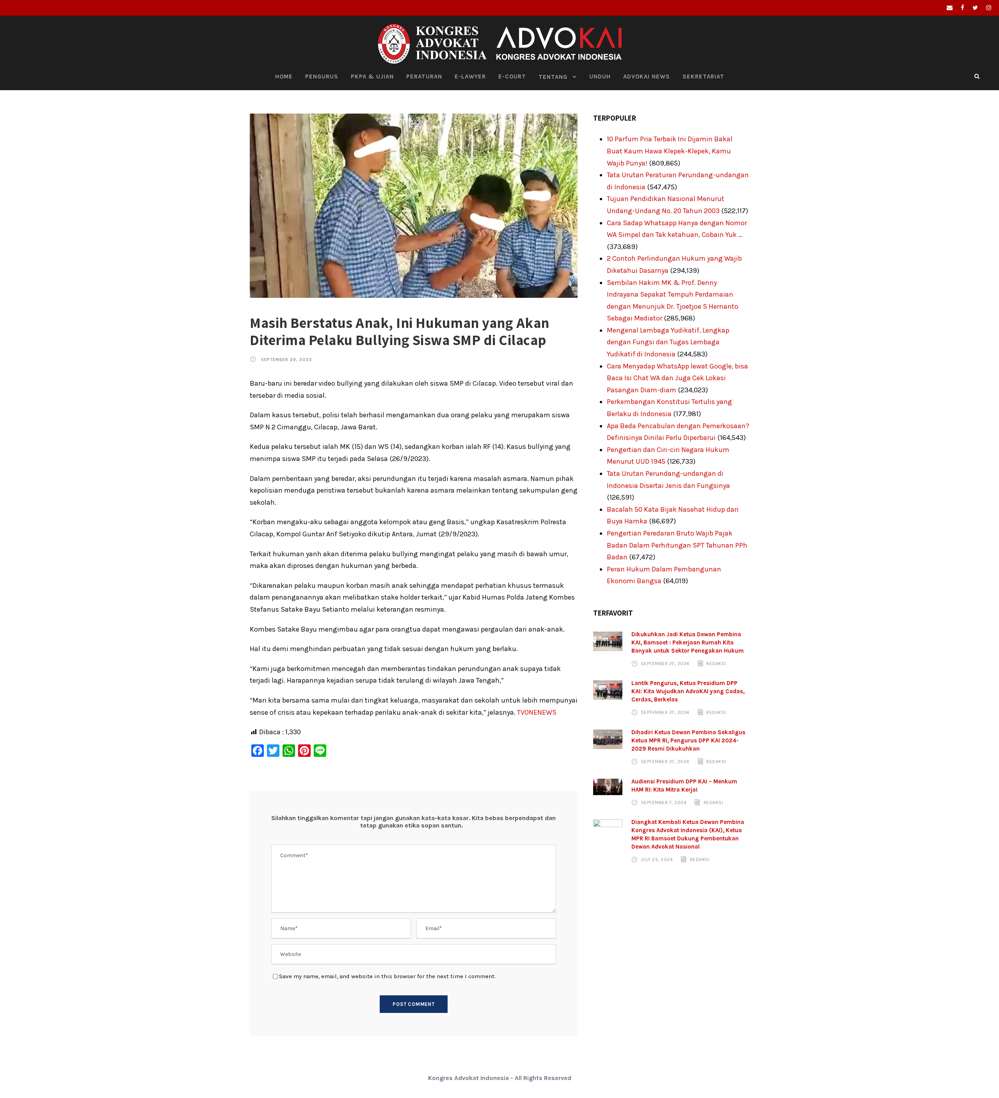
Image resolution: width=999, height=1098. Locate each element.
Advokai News (646, 76)
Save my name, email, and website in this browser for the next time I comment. (387, 976)
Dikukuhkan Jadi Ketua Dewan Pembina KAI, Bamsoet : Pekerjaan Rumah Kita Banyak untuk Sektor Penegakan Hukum (687, 642)
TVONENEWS (536, 712)
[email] (950, 7)
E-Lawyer (470, 76)
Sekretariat (703, 76)
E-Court (512, 76)
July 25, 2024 (657, 859)
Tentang (553, 76)
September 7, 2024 (664, 802)
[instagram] (988, 7)
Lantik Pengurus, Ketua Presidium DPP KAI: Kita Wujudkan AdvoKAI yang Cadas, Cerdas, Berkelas (688, 691)
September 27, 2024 (665, 663)
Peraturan (424, 76)
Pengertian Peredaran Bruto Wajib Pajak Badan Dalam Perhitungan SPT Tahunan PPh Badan (677, 545)
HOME (284, 76)
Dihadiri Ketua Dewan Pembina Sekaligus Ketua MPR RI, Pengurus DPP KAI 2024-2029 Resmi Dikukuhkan (688, 740)
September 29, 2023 (286, 359)
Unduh (600, 76)
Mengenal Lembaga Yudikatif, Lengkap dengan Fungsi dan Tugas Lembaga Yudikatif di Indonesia (668, 342)
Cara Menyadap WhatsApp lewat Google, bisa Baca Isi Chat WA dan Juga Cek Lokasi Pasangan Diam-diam (677, 378)
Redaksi (716, 663)
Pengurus (321, 76)
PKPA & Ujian (372, 76)
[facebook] (962, 7)
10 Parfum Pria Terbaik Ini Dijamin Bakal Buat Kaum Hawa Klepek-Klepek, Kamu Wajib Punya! (669, 151)
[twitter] (975, 7)
